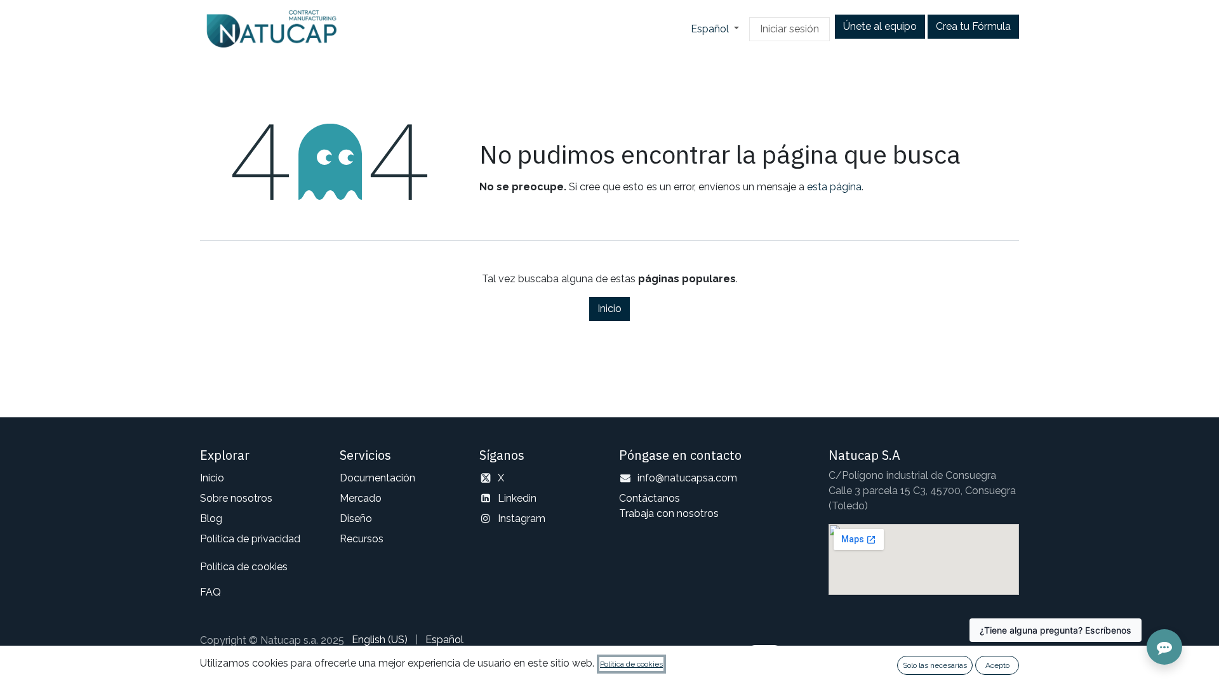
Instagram (521, 518)
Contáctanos (649, 498)
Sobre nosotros (236, 498)
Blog (211, 518)
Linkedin (517, 498)
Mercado (361, 498)
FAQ (210, 592)
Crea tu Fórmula (973, 26)
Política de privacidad (250, 539)
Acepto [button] (997, 665)
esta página (834, 187)
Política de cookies (244, 567)
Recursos (361, 539)
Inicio (609, 309)
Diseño (356, 518)
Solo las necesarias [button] (935, 665)
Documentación (377, 478)
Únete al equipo (880, 26)
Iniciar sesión (789, 29)
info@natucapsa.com (687, 478)
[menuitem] (380, 639)
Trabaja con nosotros (669, 513)
